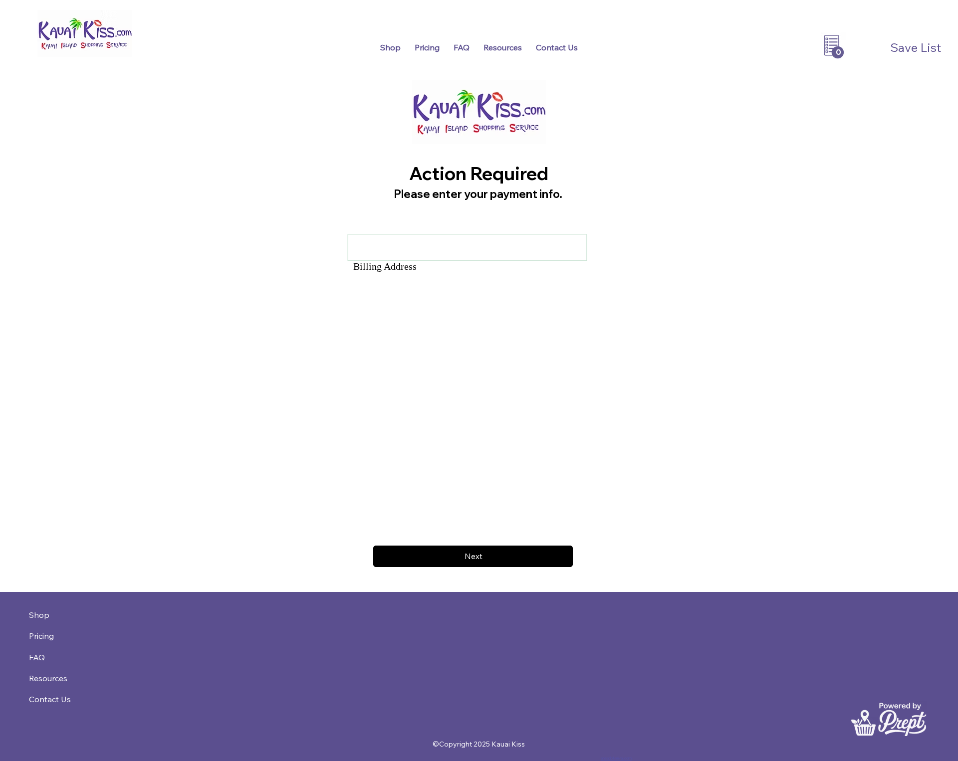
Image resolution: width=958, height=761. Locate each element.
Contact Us (50, 699)
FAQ (37, 657)
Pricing (41, 636)
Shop (39, 615)
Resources (48, 678)
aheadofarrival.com (616, 758)
